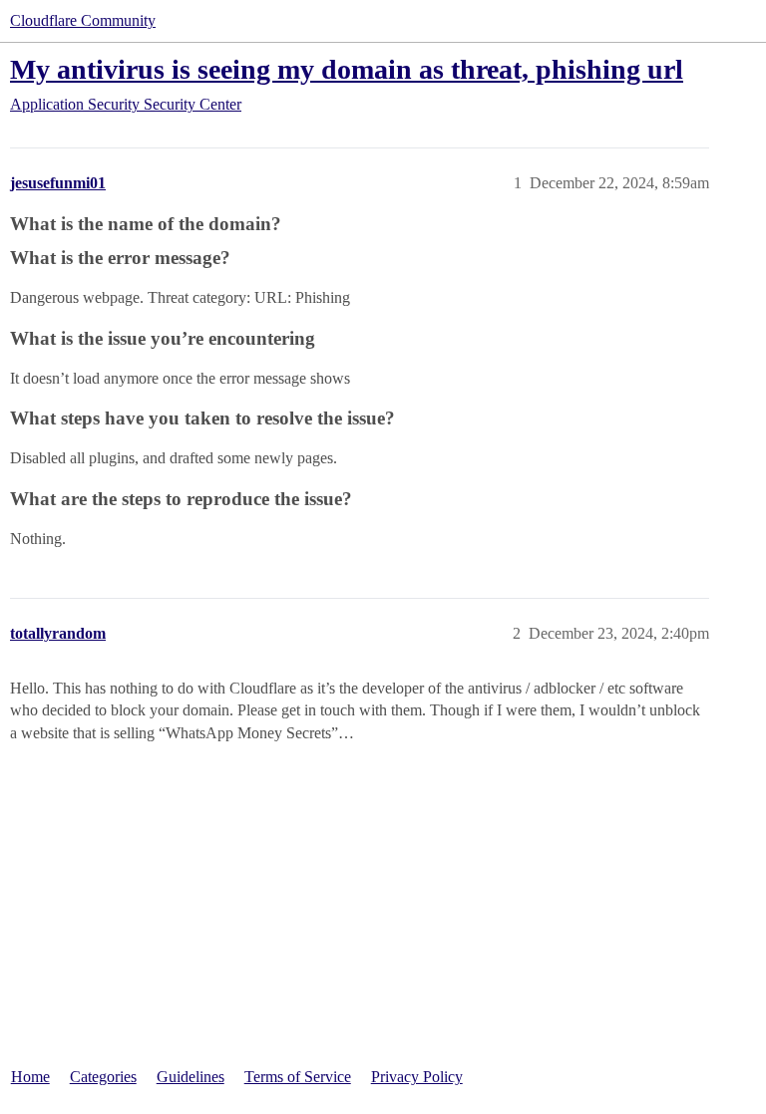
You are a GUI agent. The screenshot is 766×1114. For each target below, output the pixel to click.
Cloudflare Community (83, 20)
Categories (103, 1076)
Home (30, 1076)
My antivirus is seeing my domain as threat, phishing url (346, 69)
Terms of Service (297, 1076)
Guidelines (190, 1076)
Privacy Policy (417, 1076)
